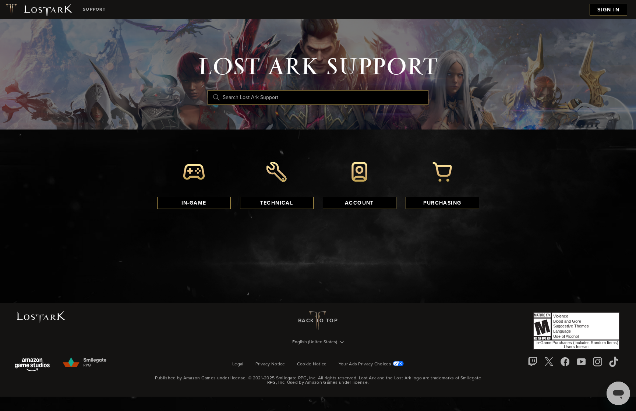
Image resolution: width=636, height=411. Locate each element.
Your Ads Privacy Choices (365, 364)
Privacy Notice (270, 364)
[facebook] (565, 362)
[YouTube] (581, 362)
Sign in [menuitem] (608, 10)
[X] (549, 362)
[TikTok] (613, 362)
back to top (318, 320)
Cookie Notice (312, 364)
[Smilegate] (85, 362)
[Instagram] (597, 362)
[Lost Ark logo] (38, 9)
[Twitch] (532, 362)
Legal (238, 364)
